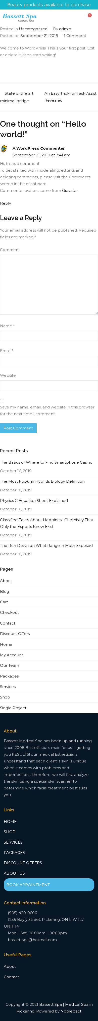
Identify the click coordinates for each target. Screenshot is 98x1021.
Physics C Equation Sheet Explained (34, 500)
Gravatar (70, 190)
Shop (5, 697)
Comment (10, 249)
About (6, 580)
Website (8, 375)
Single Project (13, 707)
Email (6, 350)
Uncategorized (33, 28)
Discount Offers (15, 633)
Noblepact (71, 1011)
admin (65, 28)
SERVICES (13, 842)
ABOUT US (14, 873)
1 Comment (75, 35)
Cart (4, 602)
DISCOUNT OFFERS (23, 862)
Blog (4, 591)
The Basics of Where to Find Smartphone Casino (46, 462)
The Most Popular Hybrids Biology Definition (42, 481)
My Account (11, 655)
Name (7, 326)
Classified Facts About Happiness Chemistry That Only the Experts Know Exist (46, 523)
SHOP (9, 831)
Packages (9, 676)
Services (8, 686)
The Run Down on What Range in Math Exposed (46, 545)
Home (6, 644)
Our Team (9, 665)
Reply (5, 203)
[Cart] (88, 17)
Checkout (9, 612)
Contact (7, 623)
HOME (10, 821)
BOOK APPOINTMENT (28, 884)
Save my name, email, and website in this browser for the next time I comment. (47, 410)
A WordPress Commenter (39, 148)
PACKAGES (14, 852)
